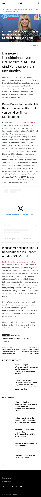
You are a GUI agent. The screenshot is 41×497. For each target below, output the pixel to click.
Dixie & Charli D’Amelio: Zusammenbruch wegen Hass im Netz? (30, 351)
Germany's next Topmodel (11, 338)
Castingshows (15, 335)
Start (3, 9)
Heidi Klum (13, 140)
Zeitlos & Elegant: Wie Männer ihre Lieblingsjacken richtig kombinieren (25, 433)
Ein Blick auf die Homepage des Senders (18, 262)
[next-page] (7, 465)
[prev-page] (3, 465)
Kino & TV (10, 9)
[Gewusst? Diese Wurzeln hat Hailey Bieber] (7, 458)
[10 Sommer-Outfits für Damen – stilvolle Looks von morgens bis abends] (7, 421)
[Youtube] (20, 486)
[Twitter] (16, 486)
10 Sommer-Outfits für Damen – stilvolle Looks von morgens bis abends (25, 420)
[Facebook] (3, 486)
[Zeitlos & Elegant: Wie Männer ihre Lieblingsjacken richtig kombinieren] (7, 432)
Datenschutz (6, 481)
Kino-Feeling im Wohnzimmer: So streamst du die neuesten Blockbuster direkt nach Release (26, 369)
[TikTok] (12, 486)
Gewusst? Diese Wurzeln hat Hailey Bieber (25, 456)
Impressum (6, 478)
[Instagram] (8, 486)
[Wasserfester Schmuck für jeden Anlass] (7, 446)
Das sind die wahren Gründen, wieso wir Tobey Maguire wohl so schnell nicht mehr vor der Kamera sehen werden (26, 384)
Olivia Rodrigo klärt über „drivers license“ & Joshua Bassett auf (10, 351)
